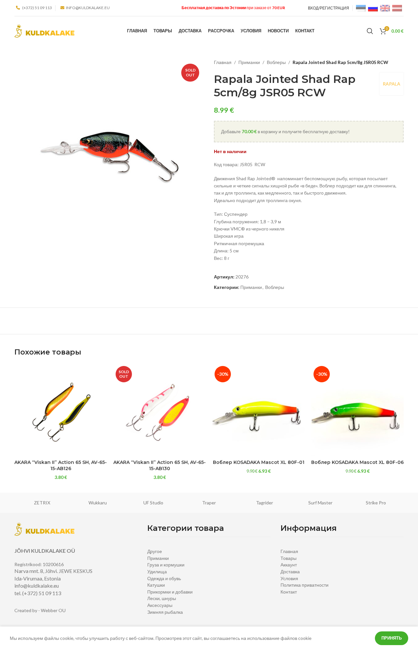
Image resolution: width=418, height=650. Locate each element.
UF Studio (153, 502)
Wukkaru (97, 502)
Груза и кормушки (166, 564)
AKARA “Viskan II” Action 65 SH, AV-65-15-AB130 (159, 465)
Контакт (289, 592)
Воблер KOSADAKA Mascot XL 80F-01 (258, 462)
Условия (289, 578)
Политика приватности (305, 585)
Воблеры (276, 62)
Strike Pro (376, 502)
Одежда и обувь (164, 578)
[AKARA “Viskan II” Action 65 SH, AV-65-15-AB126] (60, 410)
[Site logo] (44, 30)
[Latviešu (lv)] (397, 7)
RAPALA (391, 84)
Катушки (156, 585)
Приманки (249, 62)
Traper (209, 502)
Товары (289, 558)
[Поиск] (370, 31)
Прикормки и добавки (170, 592)
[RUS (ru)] (373, 7)
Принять (391, 638)
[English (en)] (385, 7)
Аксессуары (159, 605)
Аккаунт (289, 564)
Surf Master (320, 502)
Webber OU (53, 610)
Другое (154, 551)
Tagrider (264, 502)
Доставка (290, 571)
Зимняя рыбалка (165, 612)
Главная (223, 62)
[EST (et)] (361, 7)
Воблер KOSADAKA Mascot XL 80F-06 (357, 462)
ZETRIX (42, 502)
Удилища (157, 571)
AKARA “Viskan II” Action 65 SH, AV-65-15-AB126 (60, 465)
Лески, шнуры (161, 598)
